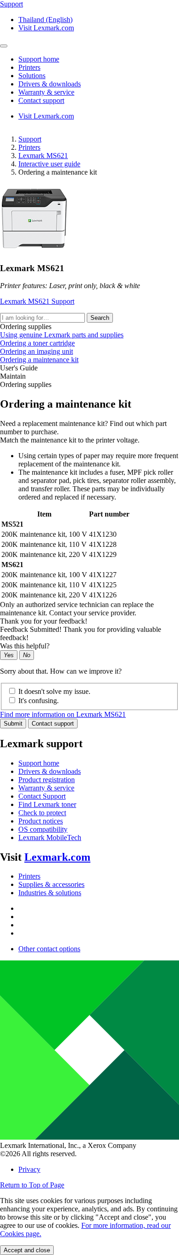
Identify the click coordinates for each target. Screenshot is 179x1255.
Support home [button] (38, 59)
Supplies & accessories (51, 884)
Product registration (46, 780)
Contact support (53, 723)
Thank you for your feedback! (43, 621)
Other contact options (49, 949)
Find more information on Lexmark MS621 (63, 714)
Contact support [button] (41, 100)
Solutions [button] (31, 76)
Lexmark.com (57, 857)
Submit (13, 723)
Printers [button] (29, 67)
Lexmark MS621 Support (37, 301)
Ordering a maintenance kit (39, 359)
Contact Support (42, 796)
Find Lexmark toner (47, 804)
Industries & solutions (49, 893)
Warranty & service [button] (46, 92)
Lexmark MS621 (43, 155)
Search (99, 317)
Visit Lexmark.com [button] (46, 28)
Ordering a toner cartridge (37, 343)
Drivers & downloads (49, 771)
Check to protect (42, 813)
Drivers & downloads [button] (49, 84)
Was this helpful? (25, 646)
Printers (29, 147)
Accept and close (27, 1250)
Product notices (40, 821)
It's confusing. (38, 700)
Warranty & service (46, 788)
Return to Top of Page (32, 1185)
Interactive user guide (49, 164)
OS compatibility (42, 829)
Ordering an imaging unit (36, 351)
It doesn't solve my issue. (54, 691)
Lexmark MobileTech (49, 837)
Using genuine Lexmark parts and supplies (61, 335)
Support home (38, 763)
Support (29, 139)
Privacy (29, 1169)
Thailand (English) (45, 19)
